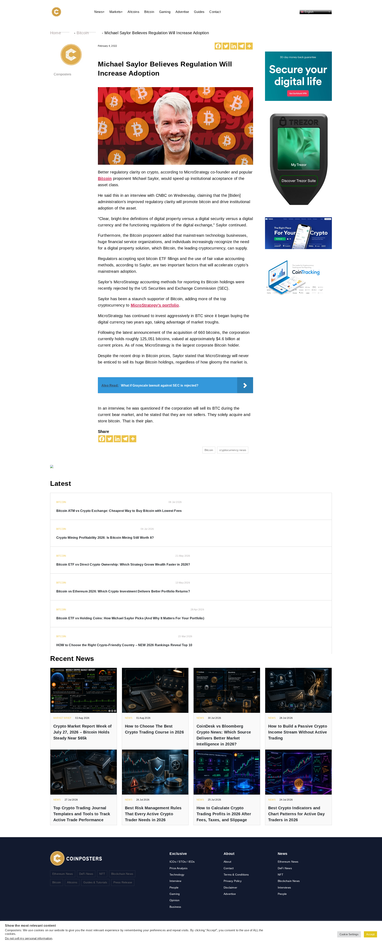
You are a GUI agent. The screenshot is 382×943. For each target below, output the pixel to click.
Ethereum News (62, 873)
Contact (214, 12)
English (309, 11)
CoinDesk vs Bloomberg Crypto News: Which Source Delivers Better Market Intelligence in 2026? (224, 735)
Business (175, 906)
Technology (177, 874)
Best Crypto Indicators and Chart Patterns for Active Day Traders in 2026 (296, 814)
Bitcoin (149, 12)
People (174, 887)
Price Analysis (178, 868)
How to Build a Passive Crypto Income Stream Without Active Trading (297, 732)
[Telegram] (241, 46)
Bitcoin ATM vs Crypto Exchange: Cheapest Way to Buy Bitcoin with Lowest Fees (119, 510)
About (227, 861)
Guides (199, 12)
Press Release (122, 882)
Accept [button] (370, 934)
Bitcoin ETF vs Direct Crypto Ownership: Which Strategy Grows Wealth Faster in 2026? (123, 564)
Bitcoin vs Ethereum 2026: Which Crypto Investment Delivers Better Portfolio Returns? (123, 591)
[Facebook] (218, 46)
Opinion (174, 900)
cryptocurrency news (232, 450)
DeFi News (86, 873)
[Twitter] (225, 46)
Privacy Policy (233, 881)
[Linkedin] (233, 46)
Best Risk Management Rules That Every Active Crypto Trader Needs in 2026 (153, 814)
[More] (249, 46)
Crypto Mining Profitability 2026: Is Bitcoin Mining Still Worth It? (105, 537)
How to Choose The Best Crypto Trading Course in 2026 (154, 729)
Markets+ (116, 12)
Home (55, 33)
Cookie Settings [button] (349, 934)
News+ (99, 12)
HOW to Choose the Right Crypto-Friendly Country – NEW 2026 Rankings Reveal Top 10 (124, 645)
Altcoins (133, 12)
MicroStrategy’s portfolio (155, 305)
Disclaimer (230, 887)
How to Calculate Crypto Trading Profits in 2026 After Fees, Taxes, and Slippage (224, 814)
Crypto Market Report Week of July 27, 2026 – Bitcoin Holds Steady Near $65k (82, 732)
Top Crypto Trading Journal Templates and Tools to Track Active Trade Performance (81, 814)
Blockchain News (122, 873)
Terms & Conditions (236, 874)
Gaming (165, 12)
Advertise (182, 12)
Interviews (284, 887)
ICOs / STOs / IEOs (182, 861)
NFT (102, 873)
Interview (175, 881)
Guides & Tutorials (95, 882)
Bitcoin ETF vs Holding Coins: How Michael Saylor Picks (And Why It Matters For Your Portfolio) (130, 618)
